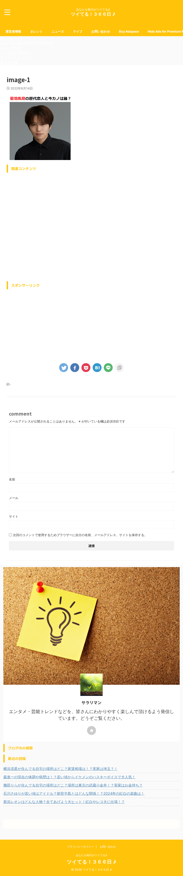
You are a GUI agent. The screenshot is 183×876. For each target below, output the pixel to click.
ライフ (77, 31)
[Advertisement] (91, 226)
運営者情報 (13, 31)
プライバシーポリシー (18, 57)
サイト (13, 516)
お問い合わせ (100, 31)
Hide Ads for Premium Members (27, 43)
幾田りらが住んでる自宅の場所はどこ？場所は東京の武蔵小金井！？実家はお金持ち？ (73, 785)
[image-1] (97, 367)
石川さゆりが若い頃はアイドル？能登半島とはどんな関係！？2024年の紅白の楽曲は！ (73, 793)
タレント (36, 31)
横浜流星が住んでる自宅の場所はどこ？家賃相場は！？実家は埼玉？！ (60, 768)
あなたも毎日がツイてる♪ (91, 855)
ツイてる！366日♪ (15, 52)
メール (13, 498)
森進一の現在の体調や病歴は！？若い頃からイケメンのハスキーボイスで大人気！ (69, 777)
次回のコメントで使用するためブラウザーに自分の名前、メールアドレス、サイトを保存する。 (80, 535)
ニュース (58, 31)
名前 (12, 479)
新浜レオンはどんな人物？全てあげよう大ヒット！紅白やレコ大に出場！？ (64, 801)
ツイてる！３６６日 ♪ (93, 14)
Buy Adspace (129, 31)
